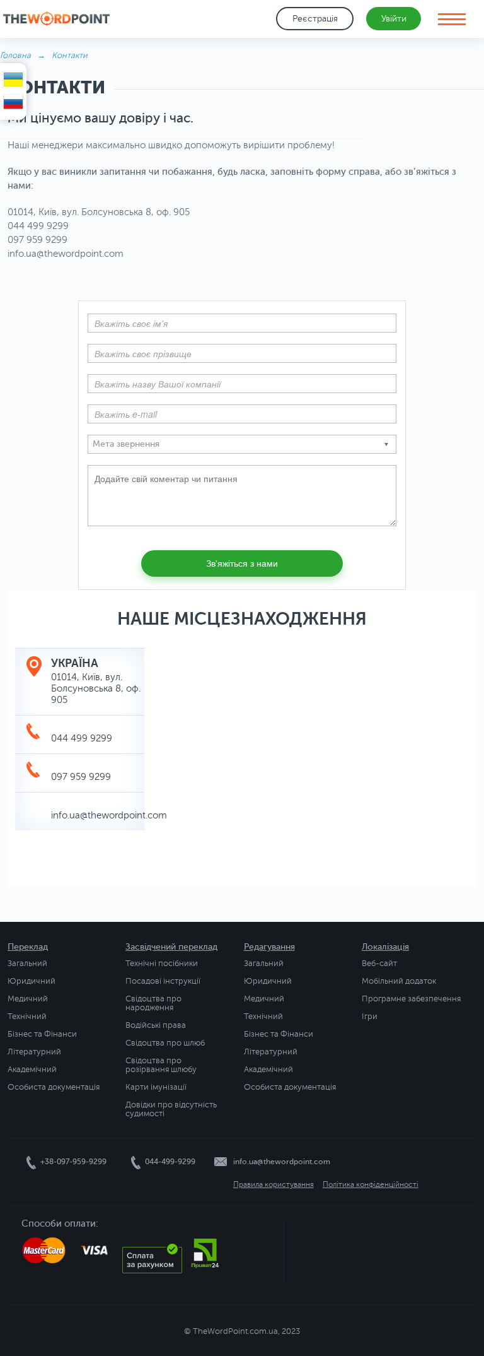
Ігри (369, 1016)
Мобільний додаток (399, 981)
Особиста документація (54, 1087)
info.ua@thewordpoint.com (109, 815)
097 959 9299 (81, 777)
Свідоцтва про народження (153, 1003)
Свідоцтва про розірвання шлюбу (161, 1065)
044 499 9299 (81, 738)
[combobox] (242, 444)
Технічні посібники (161, 963)
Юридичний (31, 981)
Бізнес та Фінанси (42, 1034)
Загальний (27, 963)
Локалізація (385, 947)
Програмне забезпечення (411, 998)
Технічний (27, 1016)
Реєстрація (315, 18)
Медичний (28, 998)
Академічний (32, 1069)
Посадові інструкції (162, 981)
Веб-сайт (379, 963)
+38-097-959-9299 (73, 1161)
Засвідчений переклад (171, 947)
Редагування (269, 947)
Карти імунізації (156, 1087)
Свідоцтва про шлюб (165, 1043)
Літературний (34, 1051)
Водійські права (155, 1025)
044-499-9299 (170, 1161)
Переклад (28, 947)
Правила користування (273, 1184)
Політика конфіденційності (370, 1184)
